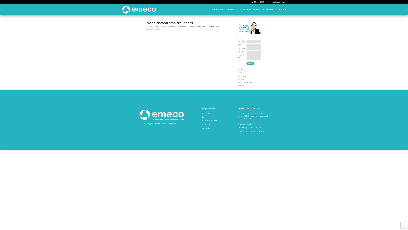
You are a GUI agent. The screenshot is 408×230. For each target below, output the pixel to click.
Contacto (281, 10)
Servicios (230, 10)
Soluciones (217, 10)
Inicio (240, 73)
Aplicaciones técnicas (249, 10)
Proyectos (268, 10)
